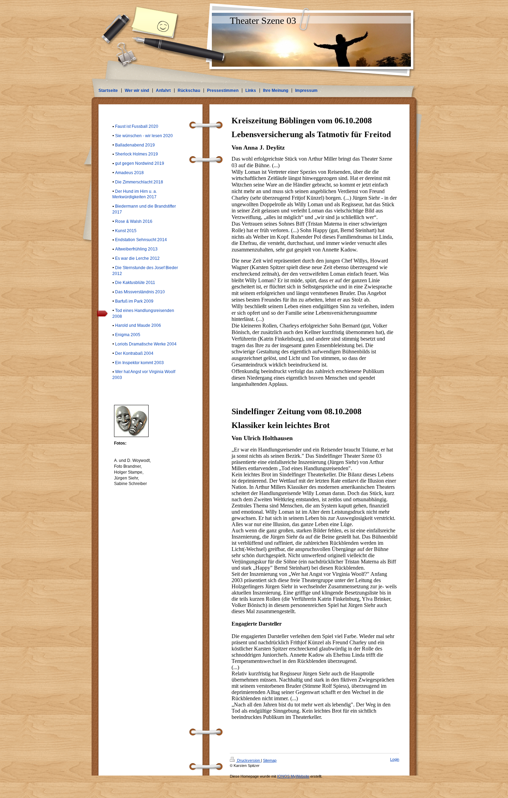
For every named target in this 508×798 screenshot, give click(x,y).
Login (394, 759)
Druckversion (248, 760)
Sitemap (269, 760)
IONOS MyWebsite (293, 776)
